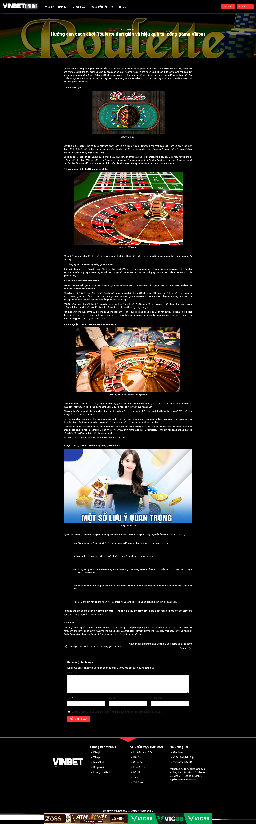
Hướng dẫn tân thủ (102, 772)
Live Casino (128, 29)
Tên (70, 698)
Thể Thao (138, 782)
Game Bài (138, 762)
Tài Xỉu (136, 777)
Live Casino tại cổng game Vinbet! (107, 437)
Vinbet (165, 68)
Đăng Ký (49, 7)
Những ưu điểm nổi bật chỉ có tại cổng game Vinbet (95, 646)
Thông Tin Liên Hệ (182, 762)
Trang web (156, 698)
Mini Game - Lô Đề (142, 752)
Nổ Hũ (136, 772)
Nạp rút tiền (99, 762)
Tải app (97, 757)
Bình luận (73, 672)
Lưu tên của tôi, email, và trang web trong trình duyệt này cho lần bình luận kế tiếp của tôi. (118, 712)
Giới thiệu (178, 752)
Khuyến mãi (99, 767)
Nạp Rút (63, 7)
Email (112, 698)
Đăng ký (97, 752)
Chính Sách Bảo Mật (183, 757)
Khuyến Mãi (78, 7)
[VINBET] (20, 7)
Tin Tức (121, 7)
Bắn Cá (137, 757)
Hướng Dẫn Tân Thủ (101, 7)
